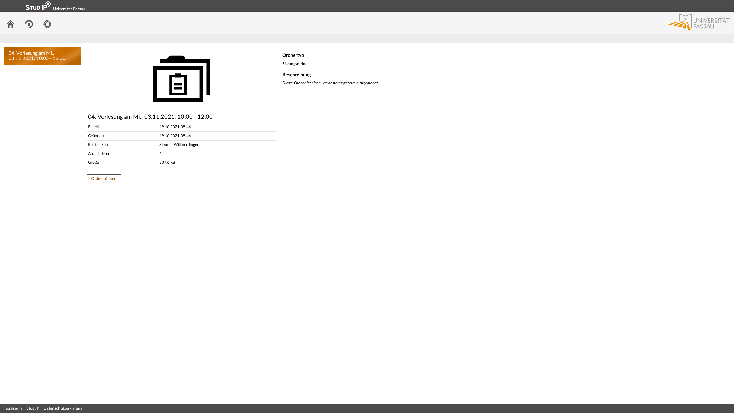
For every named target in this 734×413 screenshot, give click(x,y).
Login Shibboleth (697, 6)
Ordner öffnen (103, 179)
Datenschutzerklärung (63, 408)
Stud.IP (32, 408)
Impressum (12, 408)
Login (727, 6)
